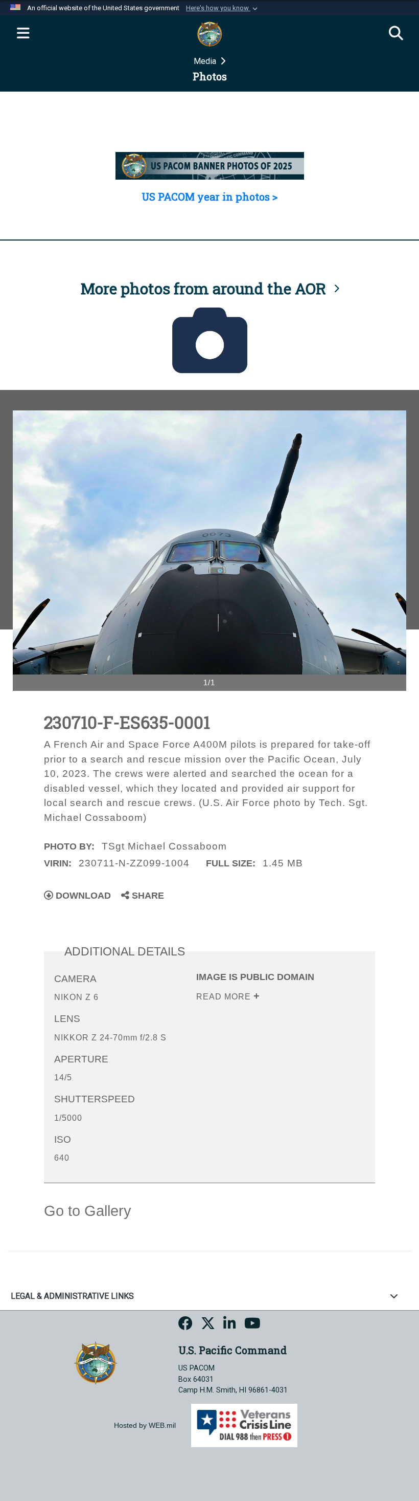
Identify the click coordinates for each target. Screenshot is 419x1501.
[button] (223, 8)
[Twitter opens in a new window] (208, 1325)
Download (82, 895)
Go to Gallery (87, 1211)
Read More (224, 996)
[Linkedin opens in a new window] (229, 1325)
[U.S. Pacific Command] (95, 1362)
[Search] (396, 34)
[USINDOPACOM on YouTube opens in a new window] (252, 1325)
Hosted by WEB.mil (145, 1425)
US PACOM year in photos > (209, 196)
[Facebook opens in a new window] (185, 1325)
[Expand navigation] (23, 34)
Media (206, 61)
